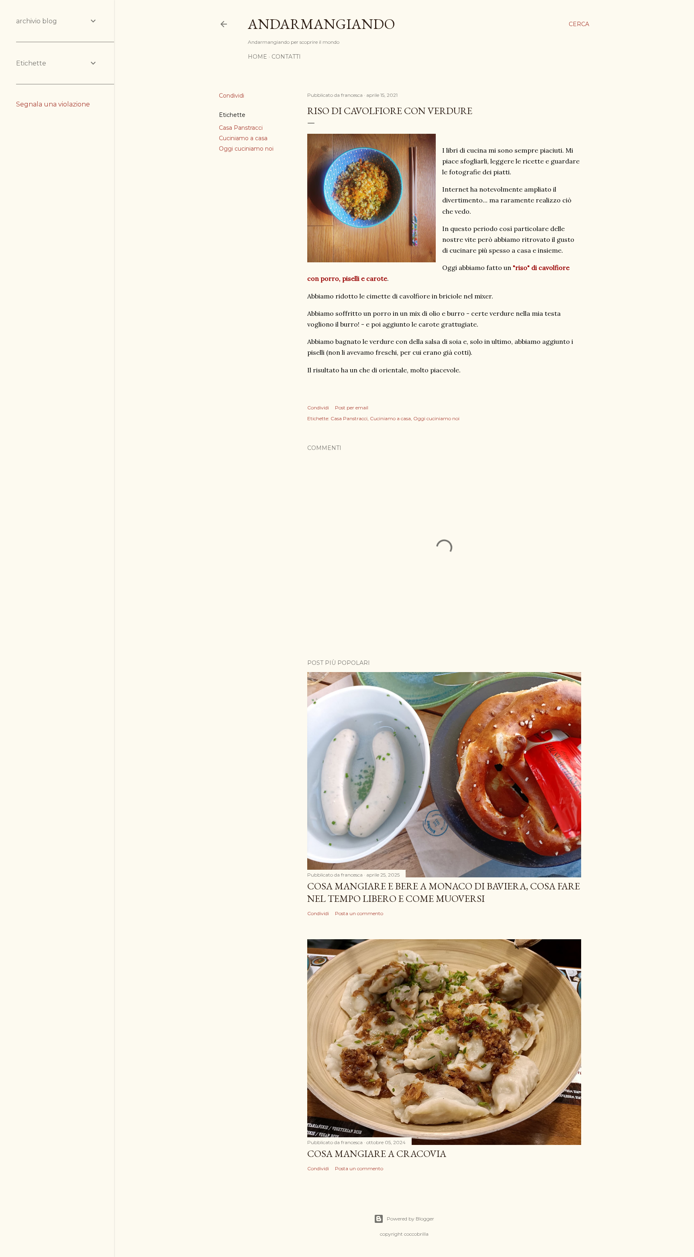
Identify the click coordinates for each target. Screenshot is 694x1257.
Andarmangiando (321, 23)
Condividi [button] (231, 95)
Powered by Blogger (410, 1219)
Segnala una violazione (53, 104)
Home (257, 56)
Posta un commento (359, 913)
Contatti (286, 56)
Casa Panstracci (241, 127)
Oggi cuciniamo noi (246, 148)
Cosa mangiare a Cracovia (376, 1153)
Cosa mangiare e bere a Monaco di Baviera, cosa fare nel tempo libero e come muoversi (443, 892)
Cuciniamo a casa (243, 138)
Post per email (351, 408)
